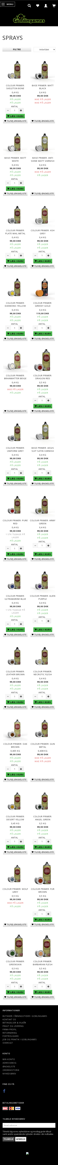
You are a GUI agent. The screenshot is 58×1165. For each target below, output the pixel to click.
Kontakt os (9, 1019)
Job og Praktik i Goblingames (20, 1039)
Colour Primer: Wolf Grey (15, 890)
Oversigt (8, 1043)
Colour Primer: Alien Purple (42, 597)
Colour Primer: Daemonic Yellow (15, 304)
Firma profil (10, 1029)
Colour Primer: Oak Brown (15, 745)
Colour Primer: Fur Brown (42, 890)
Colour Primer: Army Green (42, 522)
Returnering (10, 1033)
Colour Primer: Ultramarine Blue (15, 597)
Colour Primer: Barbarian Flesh (43, 963)
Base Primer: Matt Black (43, 87)
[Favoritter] (37, 6)
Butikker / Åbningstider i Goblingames (25, 1016)
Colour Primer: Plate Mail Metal (15, 232)
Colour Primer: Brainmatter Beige (15, 377)
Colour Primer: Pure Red (15, 522)
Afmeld (20, 1139)
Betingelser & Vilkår (14, 1022)
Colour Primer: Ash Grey (43, 232)
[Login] (46, 6)
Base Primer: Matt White (15, 159)
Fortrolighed (11, 1036)
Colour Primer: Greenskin (15, 963)
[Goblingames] (29, 18)
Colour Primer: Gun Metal (43, 745)
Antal (14, 106)
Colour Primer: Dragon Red (42, 377)
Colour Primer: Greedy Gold (42, 304)
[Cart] (54, 6)
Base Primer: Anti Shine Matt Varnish (42, 159)
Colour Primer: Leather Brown (15, 673)
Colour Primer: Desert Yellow (15, 818)
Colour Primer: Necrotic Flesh (42, 673)
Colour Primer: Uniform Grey (15, 449)
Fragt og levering (13, 1026)
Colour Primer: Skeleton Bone (15, 87)
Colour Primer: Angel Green (42, 818)
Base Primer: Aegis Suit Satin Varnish (43, 449)
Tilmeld (8, 1139)
